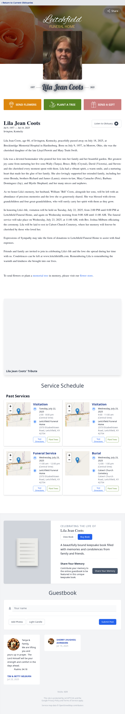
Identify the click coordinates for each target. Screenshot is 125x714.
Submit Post (108, 621)
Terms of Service (71, 700)
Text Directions (39, 440)
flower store (86, 275)
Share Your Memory (105, 570)
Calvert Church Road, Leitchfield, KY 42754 (108, 479)
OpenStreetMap (66, 705)
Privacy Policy (54, 700)
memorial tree (40, 275)
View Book (68, 536)
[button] (18, 411)
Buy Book (85, 536)
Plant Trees (53, 439)
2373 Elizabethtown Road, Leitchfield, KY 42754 (49, 430)
